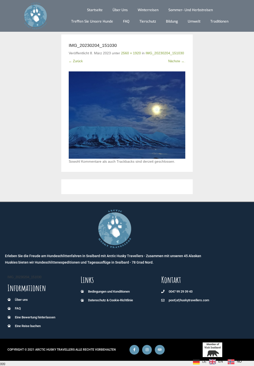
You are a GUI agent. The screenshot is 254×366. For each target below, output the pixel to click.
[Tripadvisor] (159, 350)
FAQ (126, 21)
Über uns (120, 10)
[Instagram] (147, 350)
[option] (216, 361)
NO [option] (239, 361)
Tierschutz (147, 21)
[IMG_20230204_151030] (127, 115)
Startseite (95, 10)
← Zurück (76, 61)
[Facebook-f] (134, 350)
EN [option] (220, 361)
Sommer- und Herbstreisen (190, 10)
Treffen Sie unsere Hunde (92, 21)
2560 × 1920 (131, 53)
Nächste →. (176, 61)
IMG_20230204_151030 (165, 53)
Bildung (172, 21)
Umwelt (194, 21)
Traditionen (219, 21)
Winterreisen (148, 10)
